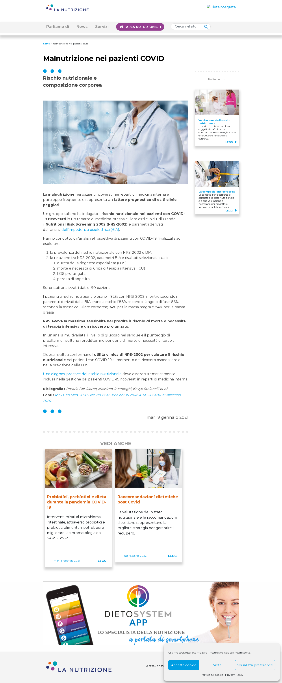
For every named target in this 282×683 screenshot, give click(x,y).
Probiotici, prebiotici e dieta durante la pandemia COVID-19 (76, 502)
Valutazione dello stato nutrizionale (214, 122)
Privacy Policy (234, 674)
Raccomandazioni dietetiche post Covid (147, 499)
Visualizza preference (255, 665)
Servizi (102, 26)
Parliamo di (57, 26)
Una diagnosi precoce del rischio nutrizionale (82, 374)
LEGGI (102, 560)
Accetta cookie (184, 665)
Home (46, 43)
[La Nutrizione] (67, 8)
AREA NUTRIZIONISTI (143, 27)
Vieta (217, 665)
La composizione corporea (217, 191)
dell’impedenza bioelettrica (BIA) (90, 230)
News (82, 26)
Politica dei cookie (212, 674)
